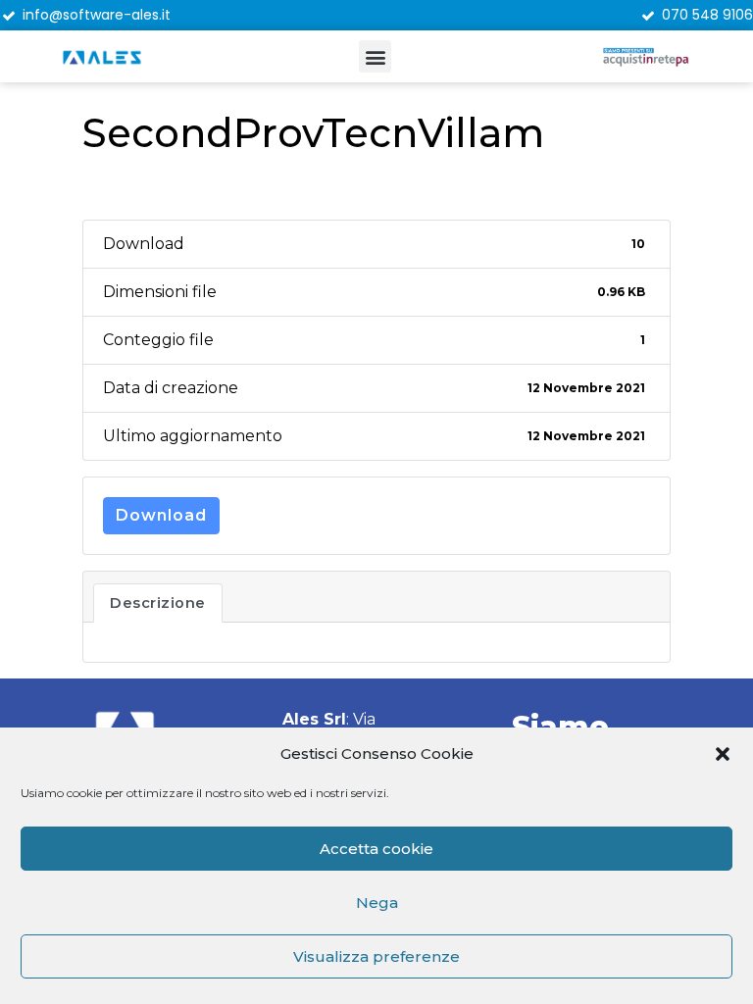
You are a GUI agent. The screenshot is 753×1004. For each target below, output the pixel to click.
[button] (722, 754)
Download (161, 515)
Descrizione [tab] (158, 603)
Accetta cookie (376, 848)
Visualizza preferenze (376, 956)
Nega (377, 902)
